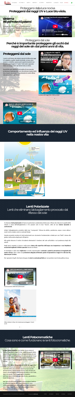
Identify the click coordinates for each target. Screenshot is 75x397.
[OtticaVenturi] (7, 2)
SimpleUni (36, 394)
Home (45, 394)
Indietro (37, 85)
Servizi (57, 394)
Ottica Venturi (14, 394)
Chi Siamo (14, 2)
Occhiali (63, 394)
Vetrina (66, 2)
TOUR (61, 2)
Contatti (56, 2)
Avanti (38, 307)
